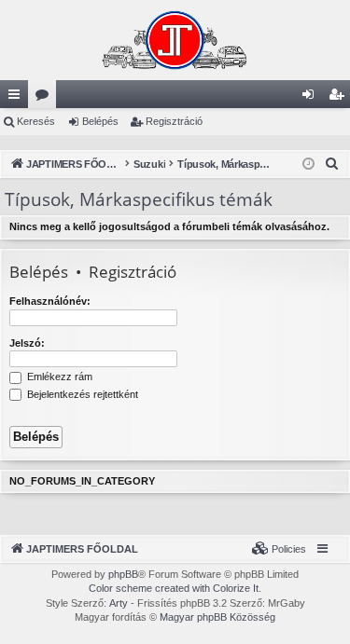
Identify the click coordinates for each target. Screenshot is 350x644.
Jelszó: (27, 343)
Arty (118, 603)
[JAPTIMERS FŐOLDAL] (175, 40)
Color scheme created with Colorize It (174, 588)
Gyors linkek (17, 98)
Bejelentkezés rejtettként (81, 394)
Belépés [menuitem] (311, 98)
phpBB (123, 574)
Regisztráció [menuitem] (339, 98)
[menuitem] (332, 164)
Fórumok (45, 98)
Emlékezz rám (58, 376)
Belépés (100, 121)
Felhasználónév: (50, 301)
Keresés (36, 121)
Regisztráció (174, 121)
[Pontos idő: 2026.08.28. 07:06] (308, 164)
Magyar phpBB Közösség (217, 617)
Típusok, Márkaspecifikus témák (139, 199)
